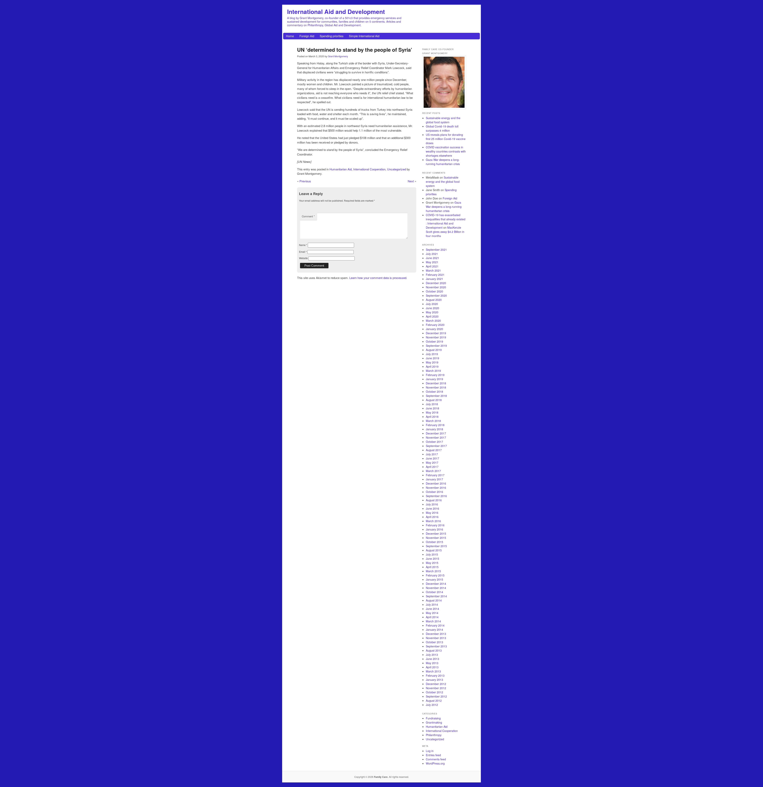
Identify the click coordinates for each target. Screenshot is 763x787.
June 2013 (432, 659)
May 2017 (432, 462)
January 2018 (434, 429)
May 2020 (432, 312)
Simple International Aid (364, 36)
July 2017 (432, 454)
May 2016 (432, 513)
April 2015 (432, 567)
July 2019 (432, 354)
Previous (305, 181)
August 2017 (434, 450)
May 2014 (432, 613)
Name (303, 245)
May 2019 (432, 362)
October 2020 (434, 291)
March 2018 (433, 421)
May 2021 (432, 262)
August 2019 (434, 350)
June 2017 (432, 458)
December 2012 (436, 684)
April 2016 (432, 517)
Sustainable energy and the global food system (443, 120)
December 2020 (436, 283)
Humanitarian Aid (340, 169)
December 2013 (436, 634)
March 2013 (433, 671)
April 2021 (432, 266)
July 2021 (432, 254)
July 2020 (432, 304)
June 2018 (432, 408)
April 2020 (432, 316)
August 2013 (434, 650)
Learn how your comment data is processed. (378, 278)
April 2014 (432, 617)
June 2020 (432, 308)
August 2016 (434, 500)
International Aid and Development (336, 11)
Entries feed (433, 755)
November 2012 (436, 688)
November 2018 (436, 387)
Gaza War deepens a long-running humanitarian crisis (443, 162)
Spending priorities (332, 36)
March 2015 (433, 571)
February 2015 (435, 575)
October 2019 (434, 341)
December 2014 (436, 584)
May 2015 (432, 563)
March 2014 (433, 621)
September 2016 (436, 496)
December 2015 (436, 533)
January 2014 (434, 630)
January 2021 (434, 279)
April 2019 (432, 366)
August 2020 (434, 300)
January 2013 (434, 680)
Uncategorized (396, 169)
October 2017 (434, 442)
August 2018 (434, 400)
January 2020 (434, 329)
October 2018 (434, 392)
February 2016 (435, 525)
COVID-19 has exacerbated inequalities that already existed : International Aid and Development (445, 221)
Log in (430, 751)
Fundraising (433, 718)
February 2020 (435, 325)
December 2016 (436, 483)
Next (411, 181)
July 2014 (432, 604)
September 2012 (436, 696)
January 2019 (434, 379)
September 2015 (436, 546)
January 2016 (434, 529)
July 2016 (432, 504)
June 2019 (432, 358)
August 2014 (434, 600)
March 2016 (433, 521)
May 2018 (432, 412)
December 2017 (436, 433)
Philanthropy (434, 735)
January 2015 (434, 579)
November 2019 (436, 337)
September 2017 (436, 446)
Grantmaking (434, 722)
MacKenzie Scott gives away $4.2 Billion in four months (445, 231)
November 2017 (436, 437)
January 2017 (434, 479)
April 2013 (432, 667)
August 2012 (434, 700)
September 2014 (436, 596)
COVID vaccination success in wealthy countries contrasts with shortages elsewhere (446, 151)
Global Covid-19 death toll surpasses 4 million (442, 128)
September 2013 (436, 646)
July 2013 (432, 655)
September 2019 (436, 346)
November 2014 (436, 588)
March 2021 (433, 270)
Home (290, 36)
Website (303, 258)
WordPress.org (435, 763)
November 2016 (436, 488)
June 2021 (432, 258)
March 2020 (433, 321)
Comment (308, 216)
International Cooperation (369, 169)
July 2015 (432, 554)
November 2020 (436, 287)
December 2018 (436, 383)
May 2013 (432, 663)
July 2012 (432, 705)
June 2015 (432, 559)
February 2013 (435, 675)
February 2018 (435, 425)
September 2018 (436, 396)
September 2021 (436, 250)
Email (303, 251)
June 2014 (432, 609)
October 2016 (434, 492)
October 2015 (434, 542)
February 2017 (435, 475)
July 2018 (432, 404)
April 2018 (432, 417)
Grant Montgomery (338, 56)
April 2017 (432, 467)
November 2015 (436, 538)
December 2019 (436, 333)
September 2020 (436, 295)
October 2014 (434, 592)
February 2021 (435, 275)
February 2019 (435, 375)
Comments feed (436, 759)
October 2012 (434, 692)
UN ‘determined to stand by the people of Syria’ (354, 49)
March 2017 (433, 471)
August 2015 (434, 550)
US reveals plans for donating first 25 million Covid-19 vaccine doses (446, 139)
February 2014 (435, 625)
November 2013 (436, 638)
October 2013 (434, 642)
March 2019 (433, 371)
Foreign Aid (306, 36)
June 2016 (432, 508)
